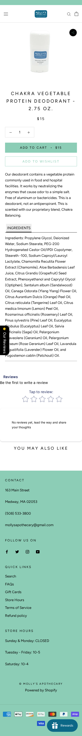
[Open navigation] (6, 14)
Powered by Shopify (41, 690)
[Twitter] (17, 551)
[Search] (69, 14)
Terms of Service (18, 608)
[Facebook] (7, 551)
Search (10, 576)
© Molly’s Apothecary (41, 683)
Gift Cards (13, 592)
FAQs (9, 584)
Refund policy (16, 615)
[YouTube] (38, 551)
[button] (19, 228)
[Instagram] (27, 551)
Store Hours (14, 600)
